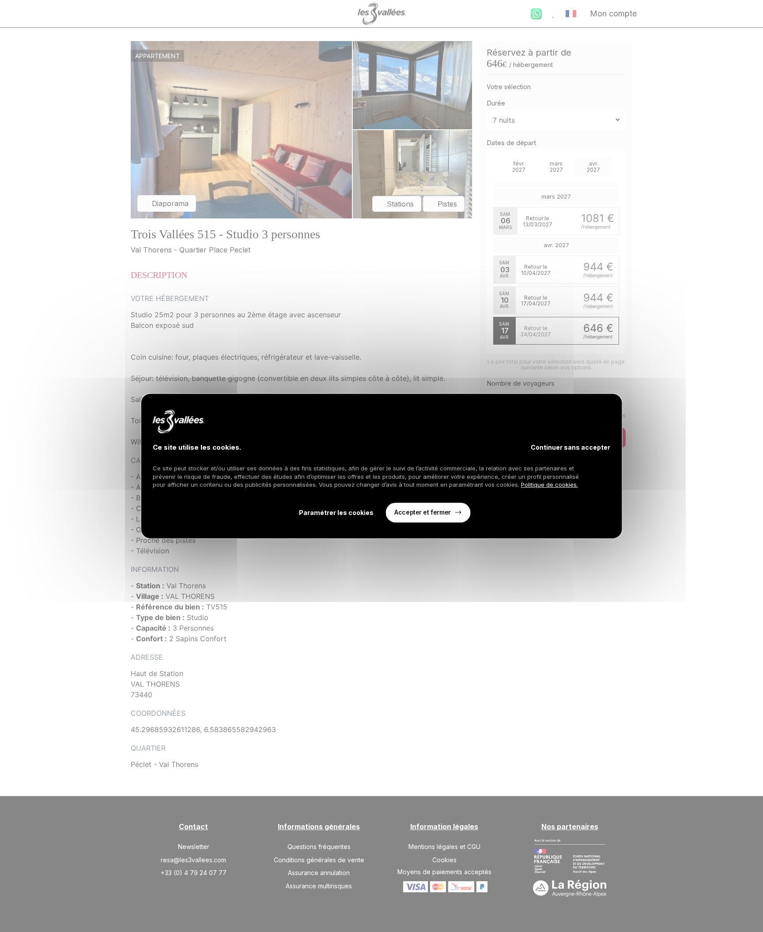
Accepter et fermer (422, 512)
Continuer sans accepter (570, 447)
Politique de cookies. (549, 484)
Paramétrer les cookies (336, 512)
